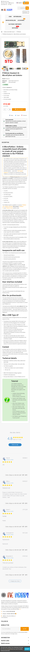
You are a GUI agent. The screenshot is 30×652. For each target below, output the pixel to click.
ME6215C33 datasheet (8, 372)
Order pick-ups (5, 1)
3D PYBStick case (16, 416)
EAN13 (3, 82)
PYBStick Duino (9, 208)
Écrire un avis (15, 444)
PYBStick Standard (8, 206)
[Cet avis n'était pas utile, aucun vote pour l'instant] (25, 475)
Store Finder (4, 3)
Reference (4, 80)
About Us (12, 3)
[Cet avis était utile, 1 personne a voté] (23, 575)
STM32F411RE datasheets (9, 374)
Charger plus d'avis (15, 581)
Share (12, 115)
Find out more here (5, 650)
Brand (3, 78)
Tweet (18, 115)
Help (9, 4)
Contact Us (4, 4)
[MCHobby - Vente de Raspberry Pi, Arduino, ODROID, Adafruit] (6, 9)
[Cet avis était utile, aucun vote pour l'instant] (23, 475)
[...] (20, 609)
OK (25, 629)
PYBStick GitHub (16, 393)
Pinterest (25, 115)
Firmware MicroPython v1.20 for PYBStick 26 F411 (14, 376)
